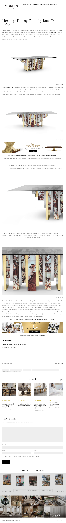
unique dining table (17, 371)
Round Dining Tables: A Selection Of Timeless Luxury (24, 405)
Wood (50, 400)
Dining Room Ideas (27, 4)
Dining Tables (36, 4)
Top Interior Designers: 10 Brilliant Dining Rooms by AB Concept (35, 319)
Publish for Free (58, 363)
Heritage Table (55, 32)
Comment (4, 426)
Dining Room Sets (44, 4)
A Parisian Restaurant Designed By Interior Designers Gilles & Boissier (35, 155)
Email (3, 450)
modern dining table (7, 371)
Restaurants (53, 4)
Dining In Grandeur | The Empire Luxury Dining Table (8, 405)
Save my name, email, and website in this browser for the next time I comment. (22, 456)
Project (41, 401)
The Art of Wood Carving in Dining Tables (54, 404)
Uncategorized (12, 401)
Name (4, 444)
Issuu (11, 363)
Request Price (59, 84)
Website (35, 450)
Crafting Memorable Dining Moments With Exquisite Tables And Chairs (40, 406)
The (3, 87)
